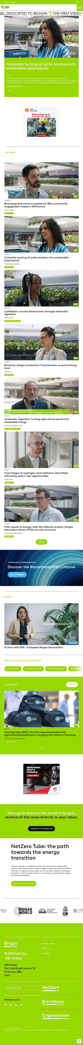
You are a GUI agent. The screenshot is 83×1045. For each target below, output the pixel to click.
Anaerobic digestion (33, 669)
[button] (41, 748)
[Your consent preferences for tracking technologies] (79, 1041)
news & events (48, 943)
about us (46, 948)
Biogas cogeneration (56, 669)
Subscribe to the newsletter (42, 828)
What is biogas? (13, 669)
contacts (46, 953)
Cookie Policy (18, 1028)
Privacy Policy (8, 1028)
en (78, 2)
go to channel (17, 575)
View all (41, 542)
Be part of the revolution (24, 883)
